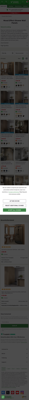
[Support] (3, 397)
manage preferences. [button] (14, 192)
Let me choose (14, 201)
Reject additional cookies (14, 205)
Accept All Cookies (14, 210)
